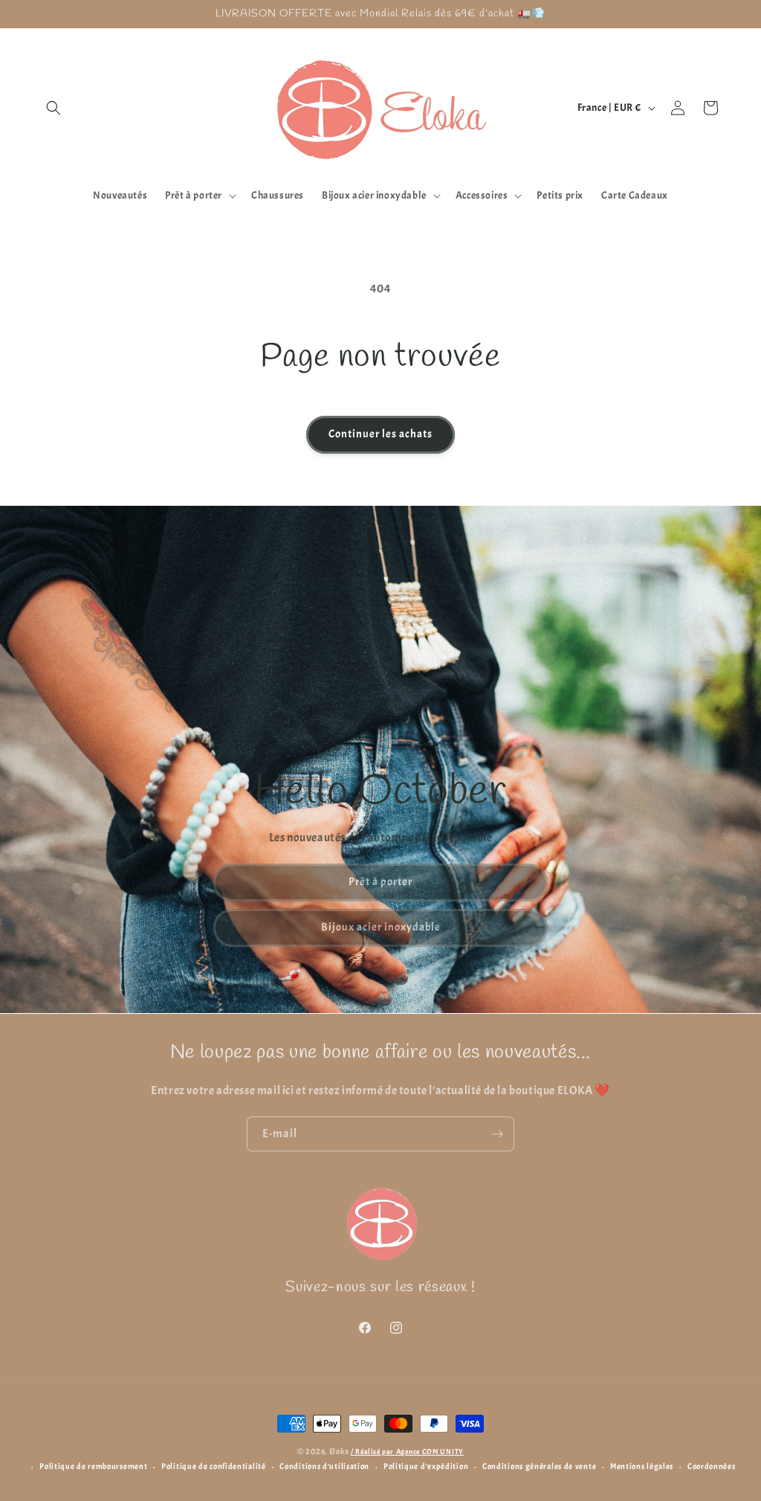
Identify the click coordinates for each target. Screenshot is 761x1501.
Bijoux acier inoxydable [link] (381, 927)
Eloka (339, 1451)
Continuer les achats (380, 434)
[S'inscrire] (497, 1133)
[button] (53, 107)
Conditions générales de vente (539, 1466)
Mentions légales (641, 1466)
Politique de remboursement (93, 1466)
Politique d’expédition (425, 1466)
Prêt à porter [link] (380, 882)
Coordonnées (711, 1466)
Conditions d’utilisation (324, 1466)
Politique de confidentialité (213, 1466)
